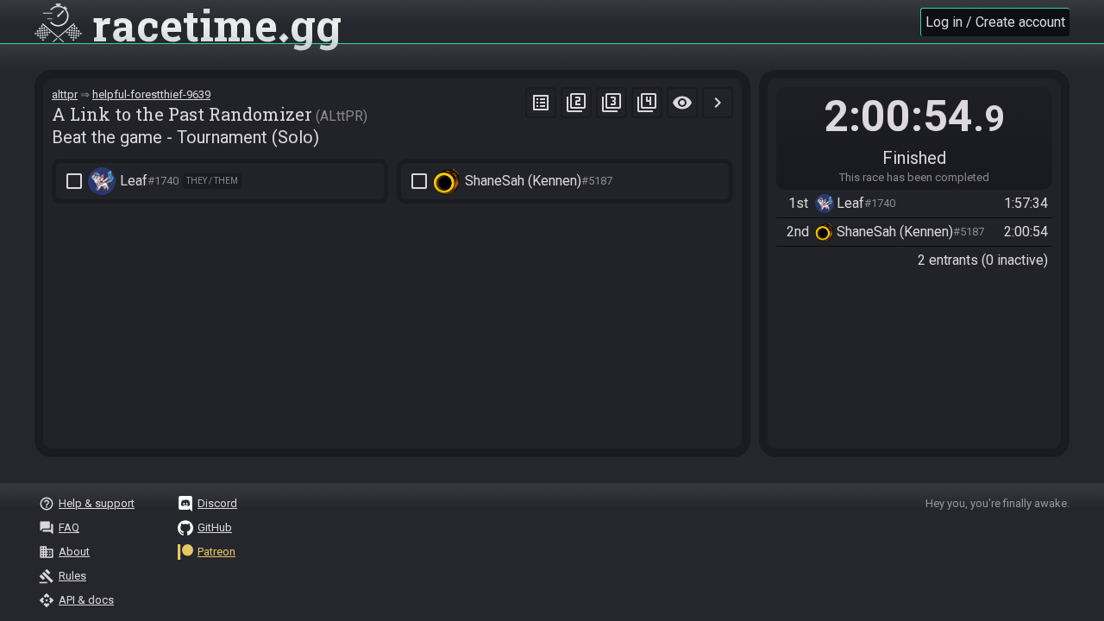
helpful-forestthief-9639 (151, 94)
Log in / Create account (995, 22)
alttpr (65, 94)
